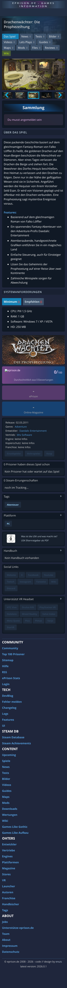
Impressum (10, 946)
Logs (5, 714)
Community (10, 648)
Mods (22, 48)
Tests (39, 36)
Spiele (6, 761)
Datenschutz (10, 952)
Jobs (5, 922)
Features (8, 720)
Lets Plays (26, 42)
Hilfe (5, 666)
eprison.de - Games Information (33, 5)
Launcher (8, 886)
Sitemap (7, 660)
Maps (8, 48)
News (26, 36)
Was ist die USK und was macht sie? (39, 536)
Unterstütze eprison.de (18, 928)
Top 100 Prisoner (13, 654)
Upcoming (9, 755)
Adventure (21, 426)
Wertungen (9, 815)
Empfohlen (33, 302)
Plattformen (10, 862)
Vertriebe (8, 850)
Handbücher (10, 904)
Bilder (54, 36)
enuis (59, 961)
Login (5, 684)
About (6, 940)
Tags (5, 910)
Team (5, 934)
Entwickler (9, 844)
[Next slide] (60, 95)
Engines (7, 856)
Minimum (12, 302)
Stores (6, 874)
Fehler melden (12, 702)
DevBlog (7, 696)
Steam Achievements (16, 743)
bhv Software (24, 435)
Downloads (9, 809)
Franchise (8, 898)
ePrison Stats (11, 678)
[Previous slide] (7, 95)
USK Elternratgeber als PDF (35, 540)
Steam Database (13, 737)
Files (36, 48)
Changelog (9, 708)
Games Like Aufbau (15, 833)
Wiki (6, 53)
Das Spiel (9, 36)
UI (3, 726)
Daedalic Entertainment (33, 431)
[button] (20, 95)
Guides (44, 42)
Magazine (8, 868)
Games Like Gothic (14, 827)
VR (4, 880)
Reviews (51, 48)
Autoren (7, 892)
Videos (9, 42)
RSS (4, 672)
